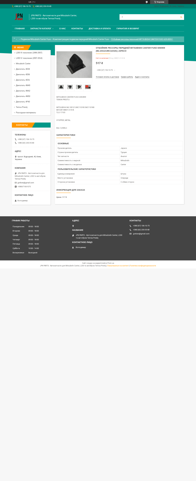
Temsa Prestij (21, 107)
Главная (20, 28)
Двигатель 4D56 (23, 74)
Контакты (77, 28)
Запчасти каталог (40, 28)
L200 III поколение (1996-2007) (29, 53)
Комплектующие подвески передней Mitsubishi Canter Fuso (81, 39)
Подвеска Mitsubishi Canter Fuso (36, 39)
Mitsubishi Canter (23, 63)
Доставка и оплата (100, 28)
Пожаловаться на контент (118, 266)
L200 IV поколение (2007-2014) (29, 58)
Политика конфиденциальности (143, 266)
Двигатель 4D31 (23, 80)
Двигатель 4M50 (23, 96)
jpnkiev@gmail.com (26, 183)
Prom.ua (110, 263)
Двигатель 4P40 (23, 102)
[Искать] (181, 17)
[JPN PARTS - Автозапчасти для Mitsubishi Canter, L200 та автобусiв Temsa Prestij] (19, 17)
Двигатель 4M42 (23, 91)
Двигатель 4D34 (23, 69)
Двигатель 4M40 (23, 85)
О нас (62, 28)
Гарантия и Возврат (128, 28)
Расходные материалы (26, 113)
